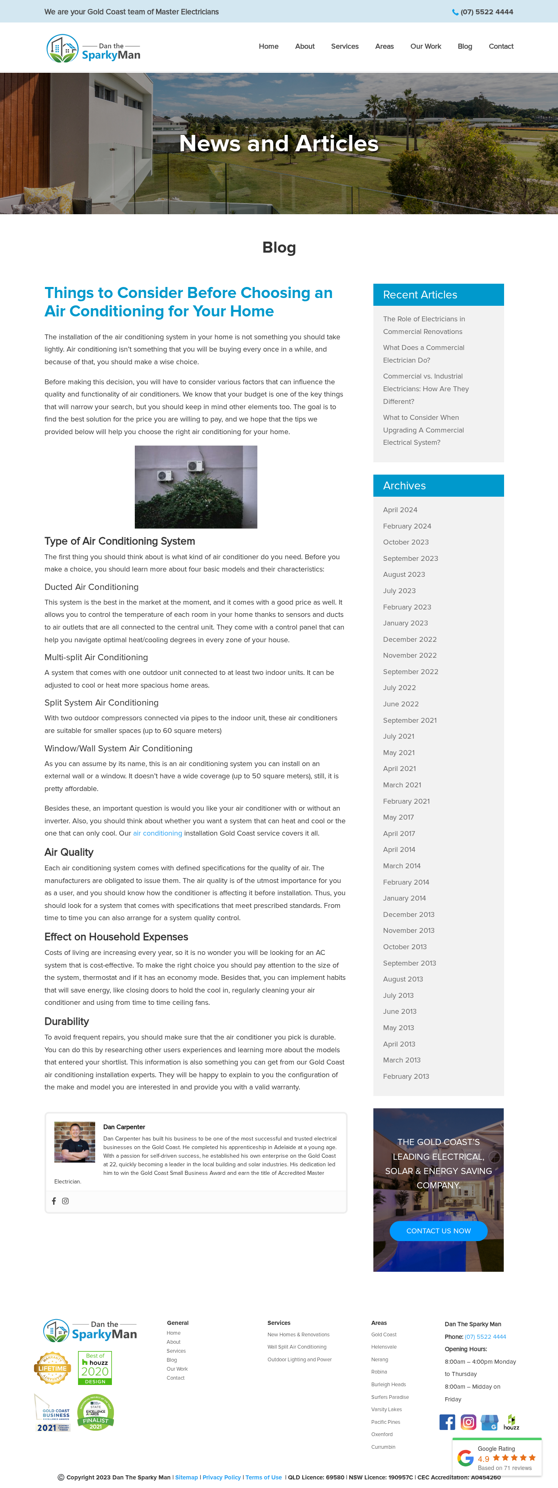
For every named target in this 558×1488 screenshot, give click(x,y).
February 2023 (407, 607)
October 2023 (406, 542)
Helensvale (384, 1347)
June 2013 (400, 1011)
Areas (384, 47)
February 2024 (407, 526)
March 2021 (402, 784)
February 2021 (406, 801)
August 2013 (403, 979)
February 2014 (406, 882)
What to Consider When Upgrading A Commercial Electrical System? (423, 430)
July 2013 (398, 995)
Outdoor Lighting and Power (300, 1359)
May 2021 (399, 752)
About (305, 47)
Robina (379, 1372)
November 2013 (409, 930)
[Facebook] (54, 1201)
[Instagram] (65, 1201)
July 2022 (399, 687)
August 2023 (404, 574)
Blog (465, 47)
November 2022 (410, 655)
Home (269, 47)
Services (345, 47)
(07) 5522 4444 (487, 11)
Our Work (426, 47)
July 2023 (399, 590)
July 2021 (398, 736)
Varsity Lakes (386, 1409)
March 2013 (402, 1059)
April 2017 (399, 833)
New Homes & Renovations (299, 1334)
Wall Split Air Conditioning (297, 1347)
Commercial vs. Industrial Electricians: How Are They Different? (426, 389)
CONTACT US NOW (438, 1230)
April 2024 (400, 509)
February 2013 (406, 1076)
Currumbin (383, 1447)
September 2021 (410, 720)
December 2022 (410, 639)
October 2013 (405, 946)
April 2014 (399, 849)
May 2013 (398, 1027)
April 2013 (399, 1044)
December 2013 (409, 914)
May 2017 (398, 817)
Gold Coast (384, 1334)
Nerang (379, 1359)
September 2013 (409, 963)
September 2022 (411, 671)
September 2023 (410, 558)
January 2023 (405, 623)
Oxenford (382, 1434)
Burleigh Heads (388, 1384)
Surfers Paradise (390, 1397)
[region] (279, 143)
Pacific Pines (385, 1422)
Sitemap (186, 1477)
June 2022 (401, 703)
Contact (501, 47)
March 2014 (402, 865)
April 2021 (399, 768)
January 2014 (404, 898)
